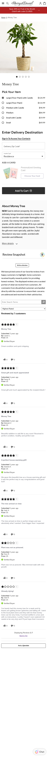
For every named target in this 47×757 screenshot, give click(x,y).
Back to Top (23, 636)
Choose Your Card (32, 176)
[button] (23, 10)
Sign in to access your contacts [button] (16, 138)
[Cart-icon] (44, 3)
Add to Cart (22, 190)
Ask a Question (23, 646)
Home (3, 18)
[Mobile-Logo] (22, 3)
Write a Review (22, 265)
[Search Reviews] (43, 302)
